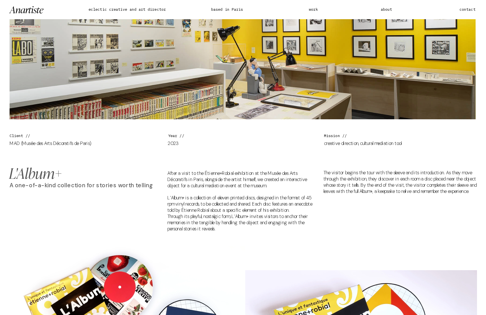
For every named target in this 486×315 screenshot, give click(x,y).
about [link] (386, 9)
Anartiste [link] (26, 9)
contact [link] (468, 9)
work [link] (313, 9)
